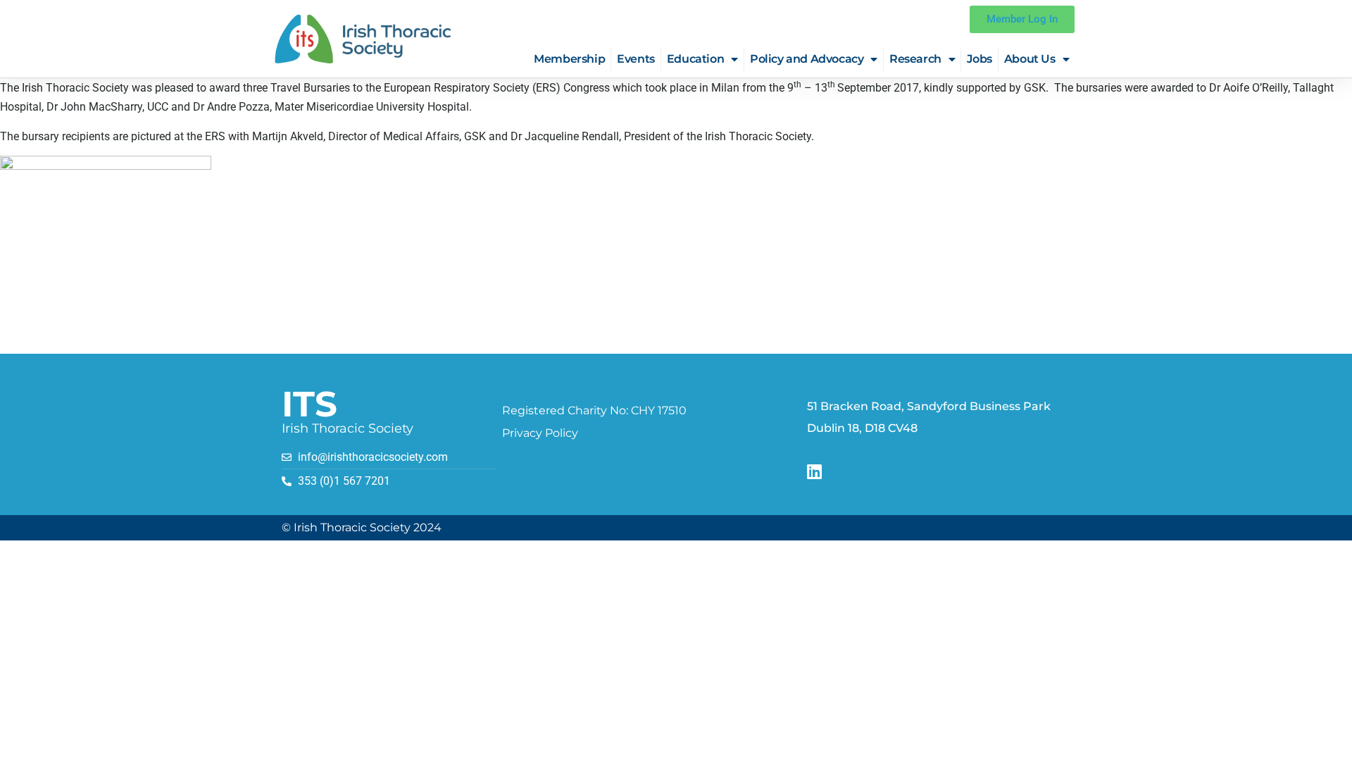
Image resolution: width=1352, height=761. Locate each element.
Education (695, 59)
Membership (569, 59)
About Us (1030, 59)
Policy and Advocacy (806, 59)
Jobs (979, 59)
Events (636, 59)
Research (915, 59)
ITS (309, 404)
